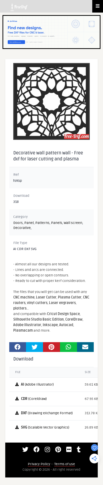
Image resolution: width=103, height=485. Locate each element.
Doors (18, 223)
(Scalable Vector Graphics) (45, 427)
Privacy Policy (39, 464)
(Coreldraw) (34, 399)
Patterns (42, 223)
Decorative (22, 228)
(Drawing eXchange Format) (47, 413)
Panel (29, 223)
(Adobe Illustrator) (37, 384)
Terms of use (64, 464)
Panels (56, 223)
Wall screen (73, 223)
